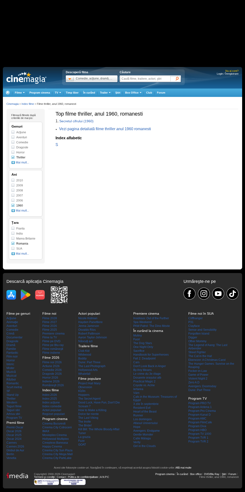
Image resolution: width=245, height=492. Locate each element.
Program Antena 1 (200, 407)
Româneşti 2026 (53, 385)
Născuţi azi (85, 341)
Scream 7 (84, 406)
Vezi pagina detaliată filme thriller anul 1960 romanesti (105, 129)
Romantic (12, 383)
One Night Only (143, 347)
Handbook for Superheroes (151, 354)
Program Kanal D (199, 414)
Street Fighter (197, 352)
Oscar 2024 (14, 439)
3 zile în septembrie (146, 404)
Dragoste (22, 147)
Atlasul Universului (145, 423)
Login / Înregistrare (228, 73)
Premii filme (15, 423)
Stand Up (12, 395)
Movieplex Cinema (54, 435)
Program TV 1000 (199, 434)
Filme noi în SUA (201, 313)
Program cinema (39, 92)
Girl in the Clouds (144, 446)
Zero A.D (194, 382)
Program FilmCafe (200, 422)
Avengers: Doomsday (202, 386)
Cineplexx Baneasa (55, 442)
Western (11, 402)
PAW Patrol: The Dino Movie (151, 326)
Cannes (11, 442)
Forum (161, 92)
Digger (192, 337)
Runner (138, 415)
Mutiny (137, 335)
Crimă (10, 333)
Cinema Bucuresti (54, 423)
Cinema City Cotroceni (57, 427)
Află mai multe (183, 467)
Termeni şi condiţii (44, 476)
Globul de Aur (15, 450)
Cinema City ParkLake (57, 458)
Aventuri (21, 137)
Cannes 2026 (15, 446)
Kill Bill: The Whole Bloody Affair (99, 429)
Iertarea (138, 389)
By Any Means (142, 370)
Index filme (28, 103)
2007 (19, 195)
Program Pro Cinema (202, 411)
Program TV (14, 417)
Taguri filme (14, 406)
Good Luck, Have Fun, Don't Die (99, 402)
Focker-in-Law (197, 371)
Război (11, 379)
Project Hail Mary (89, 383)
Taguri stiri (13, 410)
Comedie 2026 (52, 370)
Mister (10, 368)
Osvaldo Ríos (87, 329)
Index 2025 (49, 398)
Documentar (14, 337)
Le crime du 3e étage (147, 373)
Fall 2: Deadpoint (144, 358)
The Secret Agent (89, 398)
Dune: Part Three (89, 362)
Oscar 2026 (14, 431)
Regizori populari (53, 414)
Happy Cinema (52, 446)
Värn (136, 393)
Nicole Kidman (87, 318)
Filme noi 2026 (52, 362)
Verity (136, 442)
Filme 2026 (49, 326)
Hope (136, 427)
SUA (19, 248)
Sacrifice (139, 350)
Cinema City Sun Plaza (57, 450)
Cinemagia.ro (26, 78)
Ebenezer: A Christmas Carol (207, 360)
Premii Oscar (14, 427)
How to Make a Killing (92, 410)
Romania (22, 243)
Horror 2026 (50, 377)
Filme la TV (49, 337)
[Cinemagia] (7, 93)
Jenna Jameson (88, 326)
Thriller (20, 157)
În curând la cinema (148, 331)
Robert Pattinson (89, 333)
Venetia (11, 458)
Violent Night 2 (197, 378)
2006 (19, 200)
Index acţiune (51, 402)
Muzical (11, 375)
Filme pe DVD (51, 341)
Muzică (11, 372)
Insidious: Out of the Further (151, 318)
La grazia (84, 437)
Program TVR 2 (198, 441)
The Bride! (85, 425)
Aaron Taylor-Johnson (92, 337)
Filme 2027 (49, 322)
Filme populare (89, 378)
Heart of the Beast (144, 411)
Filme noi (49, 313)
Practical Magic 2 (144, 381)
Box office (196, 474)
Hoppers (83, 395)
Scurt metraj (14, 387)
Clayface (194, 326)
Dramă (10, 345)
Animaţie (12, 322)
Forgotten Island (198, 333)
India (19, 233)
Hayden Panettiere (90, 322)
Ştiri (117, 92)
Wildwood (84, 354)
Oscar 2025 (14, 435)
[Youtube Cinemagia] (218, 294)
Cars (136, 362)
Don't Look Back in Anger (149, 366)
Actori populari (51, 410)
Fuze (81, 440)
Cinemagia (12, 103)
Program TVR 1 (198, 437)
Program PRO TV (199, 403)
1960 (19, 205)
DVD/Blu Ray (211, 474)
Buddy (82, 358)
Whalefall (84, 373)
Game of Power (198, 374)
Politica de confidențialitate (83, 476)
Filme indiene (51, 352)
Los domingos (142, 419)
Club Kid (83, 350)
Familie (11, 349)
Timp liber (72, 92)
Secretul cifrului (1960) (76, 121)
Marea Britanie (25, 238)
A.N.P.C (104, 476)
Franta (20, 228)
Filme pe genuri (18, 313)
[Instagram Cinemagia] (204, 294)
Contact (61, 476)
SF (8, 391)
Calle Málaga (142, 438)
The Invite (84, 421)
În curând (89, 92)
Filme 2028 (49, 318)
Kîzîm (81, 391)
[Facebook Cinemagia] (189, 294)
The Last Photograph (92, 366)
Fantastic (12, 352)
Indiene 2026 (51, 381)
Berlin (10, 454)
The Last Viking (88, 417)
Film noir (12, 356)
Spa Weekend (142, 322)
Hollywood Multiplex (55, 439)
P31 (191, 322)
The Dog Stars (142, 343)
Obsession (85, 387)
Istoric (10, 364)
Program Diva (197, 426)
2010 (19, 180)
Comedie (22, 142)
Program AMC (197, 418)
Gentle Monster (143, 434)
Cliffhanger (195, 318)
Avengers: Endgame (146, 430)
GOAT (82, 444)
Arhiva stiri (13, 414)
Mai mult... (22, 162)
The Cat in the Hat (200, 356)
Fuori (136, 339)
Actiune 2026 (51, 366)
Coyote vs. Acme (144, 385)
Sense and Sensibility (202, 329)
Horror (20, 152)
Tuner (82, 433)
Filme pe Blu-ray (53, 345)
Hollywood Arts (88, 370)
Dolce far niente (88, 414)
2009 (19, 185)
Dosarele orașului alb (147, 377)
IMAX (45, 431)
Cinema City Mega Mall (57, 454)
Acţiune (21, 132)
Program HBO (197, 430)
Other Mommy (197, 341)
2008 (19, 190)
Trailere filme (88, 346)
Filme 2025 (49, 329)
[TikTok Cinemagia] (233, 294)
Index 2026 (49, 395)
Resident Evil (141, 407)
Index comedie (51, 406)
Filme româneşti (52, 349)
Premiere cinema (53, 333)
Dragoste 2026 (52, 373)
